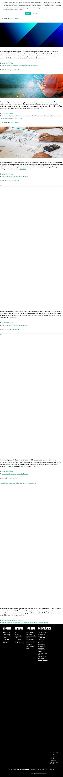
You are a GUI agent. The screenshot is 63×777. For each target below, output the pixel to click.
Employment (23, 116)
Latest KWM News (7, 63)
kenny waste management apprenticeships (25, 65)
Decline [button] (35, 13)
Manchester (47, 116)
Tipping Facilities (42, 656)
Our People (3, 118)
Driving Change (6, 620)
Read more (41, 58)
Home (16, 632)
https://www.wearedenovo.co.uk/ (39, 773)
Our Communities (56, 116)
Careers (17, 641)
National (40, 636)
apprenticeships (7, 65)
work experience (43, 623)
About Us (17, 637)
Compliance (18, 639)
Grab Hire (40, 643)
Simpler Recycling (19, 643)
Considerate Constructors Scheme (41, 649)
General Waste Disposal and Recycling (41, 639)
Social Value (18, 118)
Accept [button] (27, 13)
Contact (17, 634)
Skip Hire (40, 655)
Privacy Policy (18, 636)
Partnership (10, 118)
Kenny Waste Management (35, 116)
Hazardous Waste (42, 653)
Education (15, 116)
